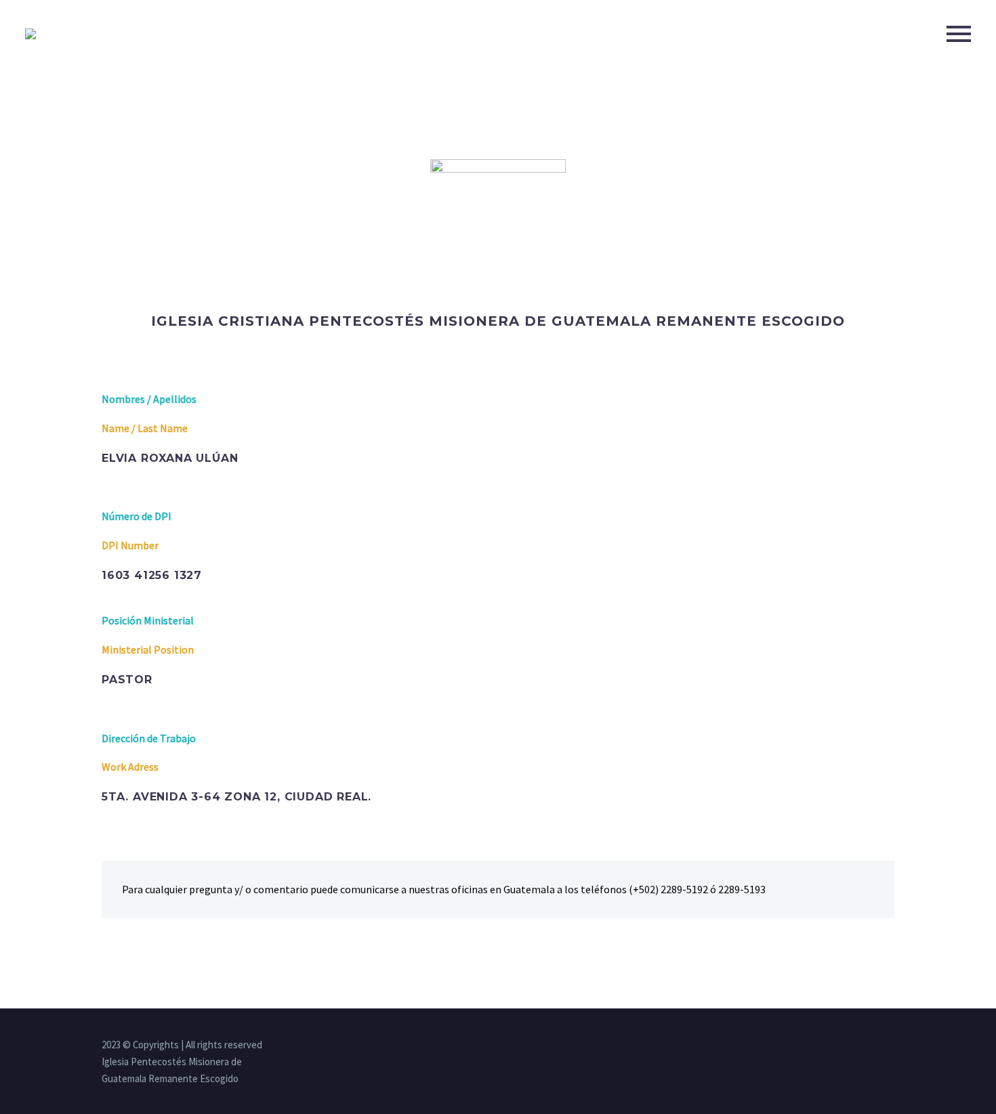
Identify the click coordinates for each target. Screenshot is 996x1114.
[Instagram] (855, 1045)
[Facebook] (837, 1045)
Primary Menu (959, 34)
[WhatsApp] (890, 1045)
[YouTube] (872, 1045)
